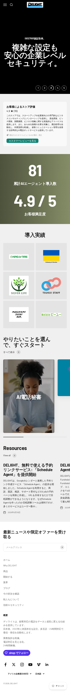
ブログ (6, 588)
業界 (5, 582)
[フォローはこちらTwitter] (14, 664)
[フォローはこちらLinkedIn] (47, 664)
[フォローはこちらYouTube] (30, 664)
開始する (7, 576)
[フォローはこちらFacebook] (5, 664)
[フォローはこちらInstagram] (22, 664)
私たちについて (11, 599)
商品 (5, 571)
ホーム (6, 559)
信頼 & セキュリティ (13, 605)
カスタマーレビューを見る (22, 140)
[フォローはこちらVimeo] (38, 664)
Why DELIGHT (10, 565)
